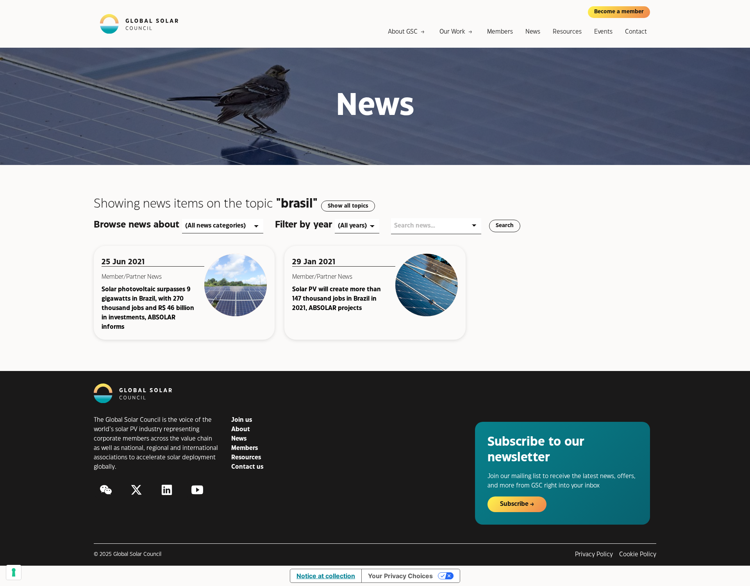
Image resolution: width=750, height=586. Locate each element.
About (240, 429)
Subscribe (514, 504)
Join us (241, 420)
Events (603, 32)
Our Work (452, 32)
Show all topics (348, 206)
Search (505, 225)
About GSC (403, 32)
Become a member (619, 11)
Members (500, 32)
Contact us (247, 467)
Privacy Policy (594, 554)
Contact (636, 32)
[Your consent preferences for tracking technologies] (13, 572)
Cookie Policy (637, 554)
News (532, 32)
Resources (567, 32)
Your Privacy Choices (400, 576)
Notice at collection (325, 576)
